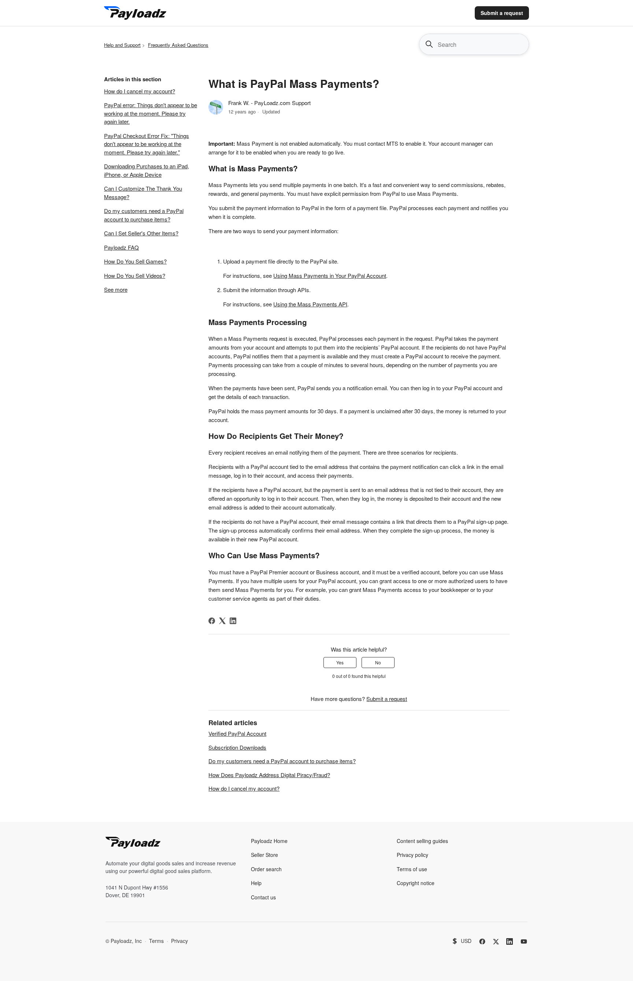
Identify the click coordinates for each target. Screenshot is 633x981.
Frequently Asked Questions (178, 44)
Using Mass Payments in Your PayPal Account (329, 275)
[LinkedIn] (233, 621)
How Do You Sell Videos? (134, 275)
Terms (156, 940)
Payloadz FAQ (121, 247)
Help (256, 883)
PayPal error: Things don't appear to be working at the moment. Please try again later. (150, 113)
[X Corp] (222, 621)
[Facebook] (211, 621)
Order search (266, 869)
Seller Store (264, 854)
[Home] (135, 13)
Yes (340, 662)
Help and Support (122, 44)
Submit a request (502, 12)
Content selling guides (422, 840)
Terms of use (412, 869)
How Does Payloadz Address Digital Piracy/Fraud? (269, 775)
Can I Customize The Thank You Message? (143, 192)
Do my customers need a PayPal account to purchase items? (144, 215)
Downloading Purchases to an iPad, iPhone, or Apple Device (146, 170)
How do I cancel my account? (139, 91)
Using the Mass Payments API (310, 304)
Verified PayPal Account (237, 733)
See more (115, 289)
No (378, 662)
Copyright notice (415, 883)
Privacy (179, 940)
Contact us (263, 897)
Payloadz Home (269, 840)
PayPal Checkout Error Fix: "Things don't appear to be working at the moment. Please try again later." (146, 144)
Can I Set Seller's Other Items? (141, 233)
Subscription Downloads (237, 747)
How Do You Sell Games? (135, 261)
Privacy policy (412, 854)
